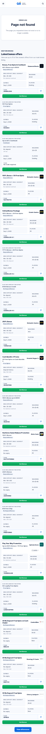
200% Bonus (7, 472)
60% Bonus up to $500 (10, 67)
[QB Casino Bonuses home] (23, 3)
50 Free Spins (7, 104)
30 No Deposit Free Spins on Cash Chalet (15, 622)
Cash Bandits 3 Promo (10, 357)
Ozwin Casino (34, 212)
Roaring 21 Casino (33, 659)
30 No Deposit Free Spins (12, 658)
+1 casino (34, 550)
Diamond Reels (33, 66)
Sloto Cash (35, 434)
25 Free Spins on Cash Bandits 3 (13, 360)
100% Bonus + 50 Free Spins (13, 175)
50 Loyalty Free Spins (10, 586)
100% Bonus (6, 435)
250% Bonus (7, 321)
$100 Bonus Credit (9, 286)
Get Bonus (23, 96)
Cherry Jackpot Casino (33, 694)
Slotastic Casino (33, 177)
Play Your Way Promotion (12, 543)
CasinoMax (35, 622)
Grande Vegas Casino (33, 358)
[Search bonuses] (43, 4)
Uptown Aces (34, 545)
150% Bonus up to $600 (11, 398)
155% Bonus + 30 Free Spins (12, 213)
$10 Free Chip (7, 508)
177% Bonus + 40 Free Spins (12, 250)
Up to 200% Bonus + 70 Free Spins (15, 546)
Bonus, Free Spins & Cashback (14, 65)
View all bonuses (23, 729)
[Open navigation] (3, 4)
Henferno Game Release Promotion (15, 433)
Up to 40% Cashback (9, 140)
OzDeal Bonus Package (11, 211)
